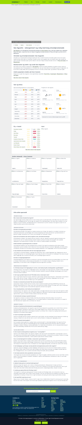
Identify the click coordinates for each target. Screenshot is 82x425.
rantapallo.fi (42, 415)
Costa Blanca (63, 402)
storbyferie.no (61, 415)
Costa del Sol (53, 403)
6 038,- (38, 137)
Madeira (61, 410)
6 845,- (38, 143)
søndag (58, 104)
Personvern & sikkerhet (17, 403)
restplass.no (20, 415)
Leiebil (50, 2)
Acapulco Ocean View (18, 139)
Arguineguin (53, 74)
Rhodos (61, 404)
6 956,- (38, 147)
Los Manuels (16, 143)
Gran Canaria (44, 50)
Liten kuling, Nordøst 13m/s (61, 113)
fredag (58, 91)
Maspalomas (17, 62)
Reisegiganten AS (42, 414)
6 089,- (38, 139)
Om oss (14, 399)
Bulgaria (61, 408)
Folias (15, 131)
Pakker (26, 2)
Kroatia (61, 407)
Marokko (62, 409)
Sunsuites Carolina (18, 129)
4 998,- (38, 129)
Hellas (61, 403)
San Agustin (16, 50)
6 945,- (38, 145)
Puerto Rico (47, 74)
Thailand (53, 409)
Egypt (52, 410)
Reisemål (67, 2)
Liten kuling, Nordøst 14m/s (48, 113)
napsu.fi (46, 415)
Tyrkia (52, 405)
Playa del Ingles (62, 60)
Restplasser (58, 2)
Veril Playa (16, 133)
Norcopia (16, 135)
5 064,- (38, 131)
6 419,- (38, 141)
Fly (32, 2)
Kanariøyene (62, 401)
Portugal (53, 408)
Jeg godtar (37, 422)
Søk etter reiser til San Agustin (21, 77)
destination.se (51, 415)
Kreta (52, 404)
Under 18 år (53, 399)
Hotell (44, 2)
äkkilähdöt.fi (37, 415)
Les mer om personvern (41, 420)
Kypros (52, 407)
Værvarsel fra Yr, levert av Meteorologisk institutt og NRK (53, 116)
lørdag (45, 104)
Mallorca (53, 401)
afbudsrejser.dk (32, 415)
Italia (61, 405)
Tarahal (15, 137)
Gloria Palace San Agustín (19, 147)
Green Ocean (17, 145)
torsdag (45, 91)
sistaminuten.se (25, 415)
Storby (37, 2)
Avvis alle (45, 422)
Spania (61, 399)
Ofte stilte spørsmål (16, 402)
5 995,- (38, 135)
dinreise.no (56, 415)
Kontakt (14, 401)
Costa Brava (53, 402)
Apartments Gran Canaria (19, 141)
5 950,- (38, 133)
